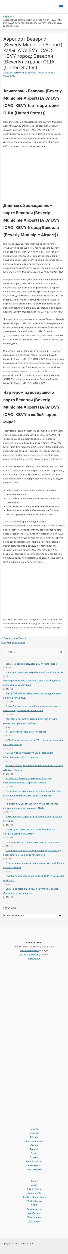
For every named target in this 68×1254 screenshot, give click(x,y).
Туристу (34, 1149)
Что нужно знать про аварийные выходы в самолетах (34, 672)
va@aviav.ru (34, 958)
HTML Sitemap (34, 1201)
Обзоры (34, 1137)
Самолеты (34, 1133)
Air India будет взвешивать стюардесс (26, 731)
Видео (34, 1153)
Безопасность (34, 1209)
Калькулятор (34, 1217)
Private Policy (34, 1189)
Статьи (34, 1145)
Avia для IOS (34, 1193)
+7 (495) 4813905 (28, 954)
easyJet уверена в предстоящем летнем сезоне (31, 664)
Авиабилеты (34, 1213)
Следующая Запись (13, 642)
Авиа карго (34, 1165)
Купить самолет (34, 1161)
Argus (34, 1185)
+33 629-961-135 (29, 950)
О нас (34, 1181)
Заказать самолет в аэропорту (19, 72)
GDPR (34, 1205)
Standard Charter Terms (34, 1197)
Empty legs (34, 1221)
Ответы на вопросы (34, 1141)
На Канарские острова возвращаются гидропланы (33, 842)
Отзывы (34, 1157)
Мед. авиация (34, 1169)
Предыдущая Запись (13, 638)
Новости (34, 1129)
